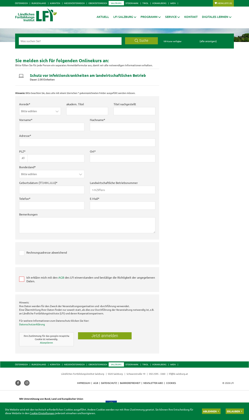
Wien (173, 3)
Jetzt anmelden (105, 335)
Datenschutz (109, 382)
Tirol (145, 3)
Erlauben (233, 411)
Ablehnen (210, 411)
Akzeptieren (46, 342)
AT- (23, 158)
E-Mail (94, 198)
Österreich (21, 3)
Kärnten (55, 3)
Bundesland (26, 167)
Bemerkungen (28, 214)
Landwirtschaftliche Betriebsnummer (114, 182)
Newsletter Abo (153, 382)
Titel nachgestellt (125, 104)
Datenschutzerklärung (32, 324)
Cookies (171, 382)
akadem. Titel (75, 104)
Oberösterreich (97, 3)
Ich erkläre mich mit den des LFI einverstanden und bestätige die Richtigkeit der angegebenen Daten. (90, 279)
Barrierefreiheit (130, 382)
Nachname (97, 120)
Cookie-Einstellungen (42, 413)
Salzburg (116, 3)
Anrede (24, 104)
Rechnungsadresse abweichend (46, 252)
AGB (61, 277)
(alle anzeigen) (208, 41)
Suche (143, 40)
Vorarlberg (159, 3)
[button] (125, 17)
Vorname (25, 120)
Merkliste (224, 3)
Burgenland (39, 3)
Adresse (24, 135)
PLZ (21, 151)
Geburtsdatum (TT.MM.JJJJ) (37, 182)
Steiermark (132, 3)
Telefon (24, 198)
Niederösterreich (74, 3)
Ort (92, 151)
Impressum (83, 382)
